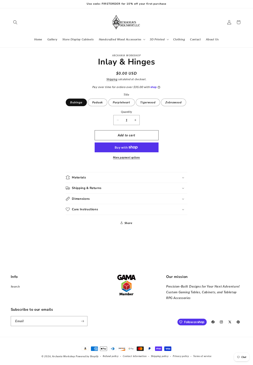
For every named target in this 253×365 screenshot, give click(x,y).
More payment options (126, 157)
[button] (15, 22)
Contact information (135, 356)
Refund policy (110, 356)
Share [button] (128, 223)
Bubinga (76, 102)
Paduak (97, 102)
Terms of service (202, 356)
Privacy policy (181, 356)
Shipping (111, 79)
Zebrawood (173, 102)
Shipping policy (160, 356)
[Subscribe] (82, 321)
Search (15, 286)
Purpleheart (121, 102)
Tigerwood (147, 102)
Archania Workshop (63, 356)
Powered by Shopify (87, 356)
